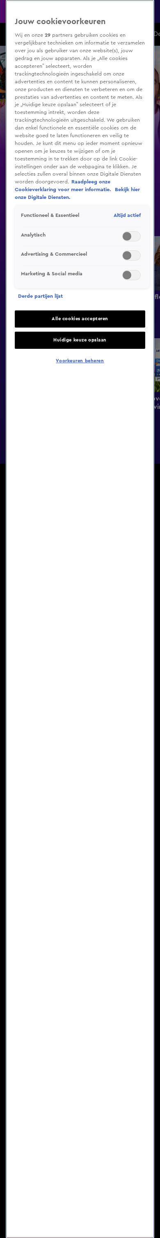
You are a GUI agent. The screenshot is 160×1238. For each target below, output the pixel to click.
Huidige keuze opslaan (80, 340)
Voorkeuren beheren (80, 361)
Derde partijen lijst (40, 296)
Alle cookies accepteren (80, 319)
